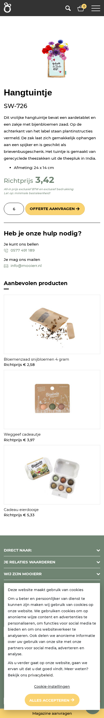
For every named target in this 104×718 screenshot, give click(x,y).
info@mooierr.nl (26, 265)
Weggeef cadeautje (22, 434)
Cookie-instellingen (52, 686)
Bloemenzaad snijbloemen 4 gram (36, 359)
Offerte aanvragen (52, 208)
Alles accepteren (49, 700)
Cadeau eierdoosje (21, 509)
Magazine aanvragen (52, 713)
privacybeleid (40, 675)
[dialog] (52, 646)
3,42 (44, 179)
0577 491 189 (22, 250)
